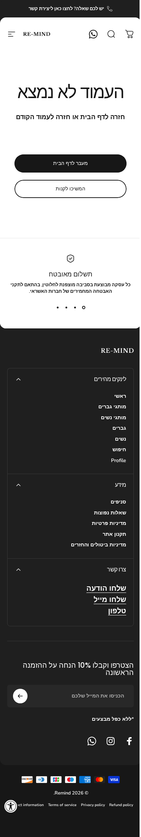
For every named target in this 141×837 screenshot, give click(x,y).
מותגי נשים (113, 418)
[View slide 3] (66, 307)
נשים (120, 439)
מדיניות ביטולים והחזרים (98, 545)
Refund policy (121, 805)
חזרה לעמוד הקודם (43, 117)
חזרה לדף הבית (102, 117)
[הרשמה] (20, 696)
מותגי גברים (112, 407)
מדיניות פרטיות (109, 523)
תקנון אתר (114, 534)
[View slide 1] (83, 307)
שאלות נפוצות (110, 513)
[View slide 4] (57, 307)
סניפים (118, 502)
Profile (118, 460)
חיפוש (119, 449)
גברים (119, 428)
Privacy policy (93, 805)
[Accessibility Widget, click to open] (11, 806)
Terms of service (62, 805)
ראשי (120, 396)
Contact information (26, 805)
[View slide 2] (74, 307)
